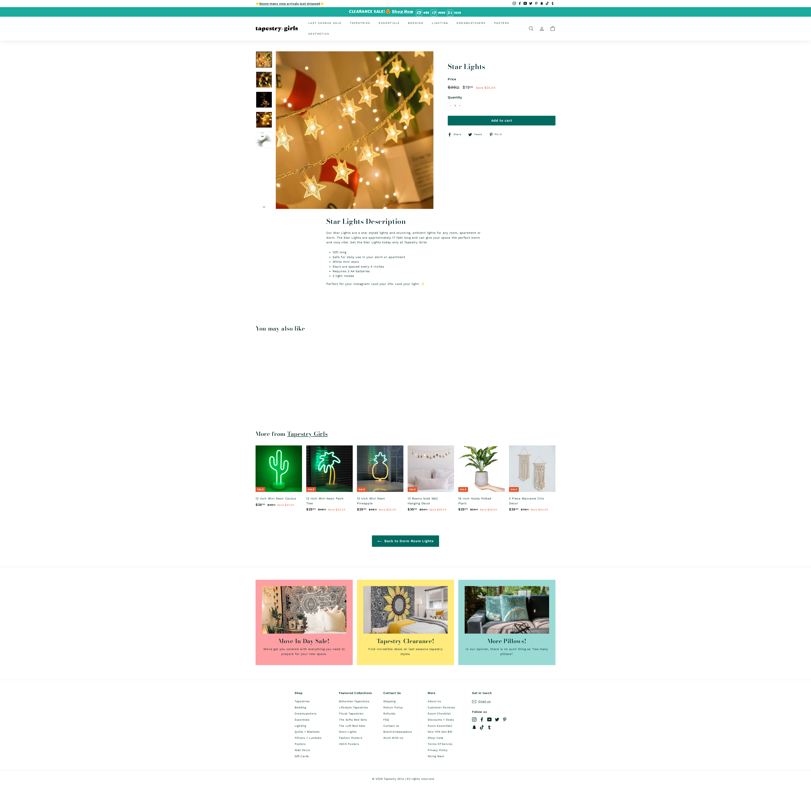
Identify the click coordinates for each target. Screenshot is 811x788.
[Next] (264, 205)
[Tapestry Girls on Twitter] (497, 719)
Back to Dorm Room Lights (408, 541)
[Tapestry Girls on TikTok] (482, 727)
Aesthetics (318, 33)
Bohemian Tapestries (354, 701)
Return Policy (393, 707)
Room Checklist (439, 713)
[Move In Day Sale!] (304, 610)
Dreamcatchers (471, 23)
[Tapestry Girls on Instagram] (474, 719)
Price (452, 79)
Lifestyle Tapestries (353, 707)
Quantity (455, 97)
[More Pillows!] (507, 610)
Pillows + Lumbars (308, 737)
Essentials (389, 23)
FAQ (386, 719)
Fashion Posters (350, 737)
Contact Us (391, 725)
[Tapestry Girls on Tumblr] (489, 727)
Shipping (389, 701)
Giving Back (436, 756)
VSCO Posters (349, 744)
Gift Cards (302, 756)
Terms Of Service (440, 744)
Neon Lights (348, 731)
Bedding (415, 23)
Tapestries (360, 23)
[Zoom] (354, 130)
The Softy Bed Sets (353, 719)
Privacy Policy (438, 750)
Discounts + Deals (441, 719)
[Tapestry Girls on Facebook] (482, 719)
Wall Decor (302, 750)
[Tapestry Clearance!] (405, 610)
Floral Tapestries (351, 713)
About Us (434, 701)
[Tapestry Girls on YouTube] (489, 719)
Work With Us (393, 737)
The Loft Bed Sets (352, 725)
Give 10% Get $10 (440, 731)
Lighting (440, 23)
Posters (501, 23)
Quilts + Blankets (307, 731)
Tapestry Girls (307, 433)
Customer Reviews (441, 707)
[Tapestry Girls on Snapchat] (474, 727)
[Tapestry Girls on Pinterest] (504, 719)
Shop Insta (435, 737)
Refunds (389, 713)
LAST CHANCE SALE (325, 23)
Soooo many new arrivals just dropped (289, 3)
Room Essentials (440, 725)
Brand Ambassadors (397, 731)
